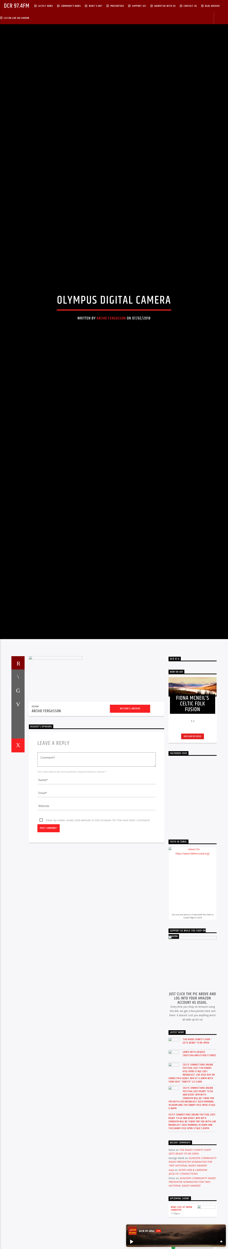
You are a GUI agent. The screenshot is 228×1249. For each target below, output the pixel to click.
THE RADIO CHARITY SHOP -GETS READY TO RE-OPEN (197, 1098)
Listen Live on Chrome (16, 18)
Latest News (45, 6)
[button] (131, 1241)
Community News (71, 6)
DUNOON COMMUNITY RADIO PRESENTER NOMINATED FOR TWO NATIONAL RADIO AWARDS (192, 1219)
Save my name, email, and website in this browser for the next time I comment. (98, 878)
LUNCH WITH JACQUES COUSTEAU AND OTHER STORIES (199, 1111)
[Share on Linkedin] (18, 775)
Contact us (190, 6)
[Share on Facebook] (18, 734)
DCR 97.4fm (16, 5)
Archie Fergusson (111, 345)
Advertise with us (165, 6)
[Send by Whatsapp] (18, 789)
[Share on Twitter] (18, 748)
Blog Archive (212, 6)
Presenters (117, 6)
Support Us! (139, 6)
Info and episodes (192, 794)
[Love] (18, 803)
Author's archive (130, 766)
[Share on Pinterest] (18, 762)
